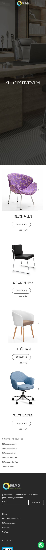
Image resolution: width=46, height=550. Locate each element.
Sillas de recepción (9, 457)
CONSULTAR (21, 224)
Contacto (5, 532)
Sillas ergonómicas (9, 448)
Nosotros (6, 527)
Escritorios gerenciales (11, 518)
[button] (41, 545)
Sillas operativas (9, 453)
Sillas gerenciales (9, 444)
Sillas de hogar (8, 466)
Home (4, 514)
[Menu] (3, 3)
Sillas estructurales (10, 462)
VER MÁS (23, 230)
